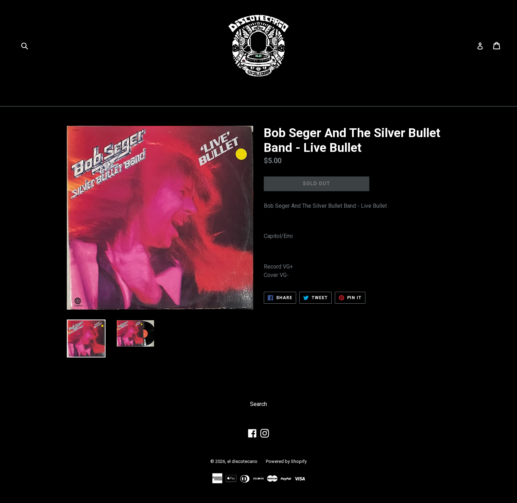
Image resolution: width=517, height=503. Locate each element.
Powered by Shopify (286, 461)
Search (258, 404)
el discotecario (242, 461)
